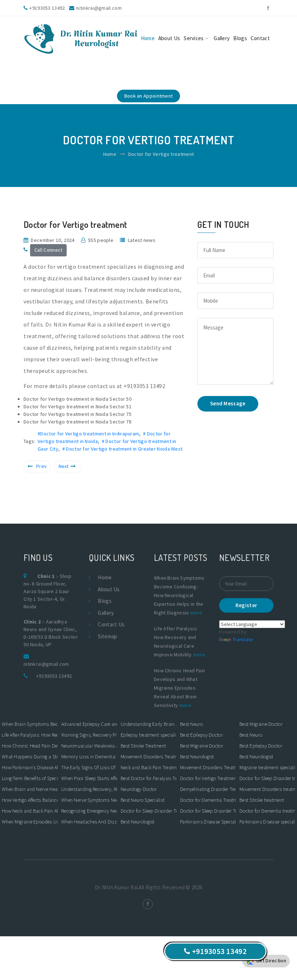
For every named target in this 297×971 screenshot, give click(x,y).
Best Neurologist (138, 821)
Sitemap (107, 636)
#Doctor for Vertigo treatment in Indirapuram (88, 433)
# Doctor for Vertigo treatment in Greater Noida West (122, 449)
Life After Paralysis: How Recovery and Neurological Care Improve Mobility (30, 735)
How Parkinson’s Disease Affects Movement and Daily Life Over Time (30, 767)
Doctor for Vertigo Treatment (208, 778)
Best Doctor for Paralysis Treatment (148, 778)
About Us (169, 38)
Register (246, 605)
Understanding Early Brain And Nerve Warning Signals (148, 724)
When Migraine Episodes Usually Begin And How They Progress (30, 821)
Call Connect (48, 250)
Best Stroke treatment (261, 800)
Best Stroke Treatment (143, 745)
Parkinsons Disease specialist (267, 821)
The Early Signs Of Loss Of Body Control (89, 767)
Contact (260, 38)
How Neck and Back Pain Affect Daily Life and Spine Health (30, 811)
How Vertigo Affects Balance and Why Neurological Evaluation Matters (30, 800)
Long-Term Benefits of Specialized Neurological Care (30, 778)
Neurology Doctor (139, 789)
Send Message (228, 403)
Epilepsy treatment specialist (148, 735)
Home (148, 38)
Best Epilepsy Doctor (201, 735)
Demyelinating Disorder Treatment (208, 789)
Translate (243, 639)
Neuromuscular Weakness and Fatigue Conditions (89, 745)
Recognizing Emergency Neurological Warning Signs (89, 811)
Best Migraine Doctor (201, 745)
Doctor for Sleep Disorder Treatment (148, 811)
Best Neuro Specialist (142, 800)
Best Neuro (191, 724)
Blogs (240, 38)
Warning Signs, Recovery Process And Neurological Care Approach (89, 735)
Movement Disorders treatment (267, 789)
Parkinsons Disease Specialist (208, 821)
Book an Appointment (148, 96)
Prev (41, 466)
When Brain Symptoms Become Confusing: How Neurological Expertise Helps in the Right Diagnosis (30, 724)
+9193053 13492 (54, 676)
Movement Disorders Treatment (148, 756)
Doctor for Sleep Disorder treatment (267, 778)
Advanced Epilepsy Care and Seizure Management (89, 724)
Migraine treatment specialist (267, 767)
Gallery (222, 38)
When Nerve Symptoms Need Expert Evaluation (89, 800)
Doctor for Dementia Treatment (208, 800)
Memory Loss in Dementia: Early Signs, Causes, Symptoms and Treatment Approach (89, 756)
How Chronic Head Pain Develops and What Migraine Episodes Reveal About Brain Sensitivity (30, 745)
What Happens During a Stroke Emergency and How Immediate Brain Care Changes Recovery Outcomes (30, 756)
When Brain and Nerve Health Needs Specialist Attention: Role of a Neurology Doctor (30, 789)
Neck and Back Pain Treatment (148, 767)
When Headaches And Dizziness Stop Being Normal (89, 821)
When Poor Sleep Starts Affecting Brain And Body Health (89, 778)
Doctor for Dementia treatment (267, 811)
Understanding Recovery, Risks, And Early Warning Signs (89, 789)
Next (64, 466)
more (196, 612)
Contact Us (111, 624)
